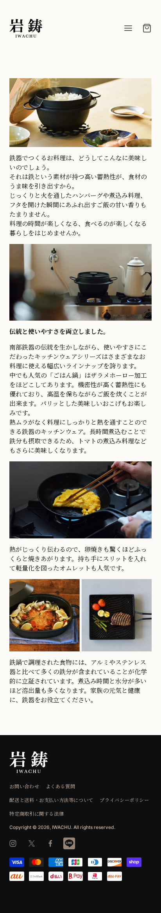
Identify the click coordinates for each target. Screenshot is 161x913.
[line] (69, 843)
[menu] (128, 28)
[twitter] (31, 843)
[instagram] (13, 843)
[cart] (147, 28)
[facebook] (50, 843)
